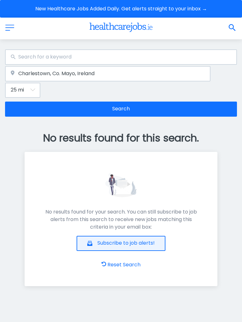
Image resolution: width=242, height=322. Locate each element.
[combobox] (121, 57)
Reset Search (124, 264)
